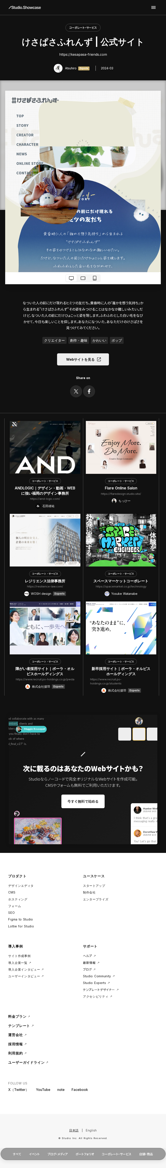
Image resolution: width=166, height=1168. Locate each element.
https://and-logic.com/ (45, 498)
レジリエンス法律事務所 (45, 581)
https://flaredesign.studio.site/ (121, 493)
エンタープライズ (96, 899)
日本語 (74, 1130)
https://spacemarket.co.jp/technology (121, 586)
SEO (11, 912)
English (91, 1130)
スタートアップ (94, 885)
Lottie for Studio (21, 926)
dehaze (153, 7)
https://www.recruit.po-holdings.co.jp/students (105, 681)
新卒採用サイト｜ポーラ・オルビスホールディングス (121, 671)
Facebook (80, 1089)
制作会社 (89, 892)
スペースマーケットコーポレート (120, 581)
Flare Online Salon (121, 488)
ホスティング (17, 899)
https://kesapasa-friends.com (83, 54)
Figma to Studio (20, 919)
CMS (11, 892)
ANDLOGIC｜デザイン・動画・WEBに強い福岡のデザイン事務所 (45, 490)
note (61, 1089)
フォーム (14, 906)
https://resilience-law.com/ (45, 586)
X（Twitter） (18, 1089)
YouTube (43, 1089)
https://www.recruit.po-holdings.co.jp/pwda (45, 679)
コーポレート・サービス (83, 27)
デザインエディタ (21, 885)
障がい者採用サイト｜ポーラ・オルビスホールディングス (45, 671)
